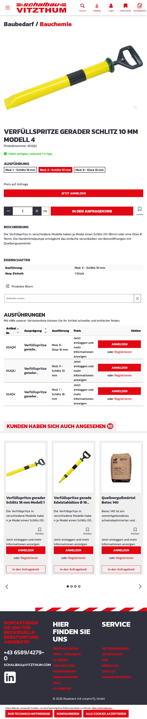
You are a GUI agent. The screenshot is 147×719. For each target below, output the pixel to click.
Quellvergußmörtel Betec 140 (118, 500)
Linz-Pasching (64, 665)
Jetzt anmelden (73, 193)
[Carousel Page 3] (75, 586)
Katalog (108, 671)
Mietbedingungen (115, 648)
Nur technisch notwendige (29, 713)
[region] (73, 80)
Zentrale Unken (65, 648)
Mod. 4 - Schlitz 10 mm (55, 169)
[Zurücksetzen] (137, 298)
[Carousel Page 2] (71, 586)
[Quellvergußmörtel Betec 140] (121, 468)
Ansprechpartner (116, 677)
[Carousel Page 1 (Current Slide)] (68, 586)
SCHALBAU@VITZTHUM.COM (24, 665)
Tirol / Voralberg (67, 654)
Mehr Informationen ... (103, 708)
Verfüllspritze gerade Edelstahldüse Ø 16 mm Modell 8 (35, 347)
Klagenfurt (62, 688)
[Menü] (7, 7)
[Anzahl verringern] (8, 211)
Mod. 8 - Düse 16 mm (89, 169)
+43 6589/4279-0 (24, 655)
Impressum (110, 665)
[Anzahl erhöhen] (37, 211)
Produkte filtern (22, 286)
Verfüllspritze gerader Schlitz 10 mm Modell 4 (35, 370)
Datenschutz (112, 654)
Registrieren (123, 351)
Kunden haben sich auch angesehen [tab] (60, 426)
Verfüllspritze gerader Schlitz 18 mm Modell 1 (35, 394)
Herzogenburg (64, 671)
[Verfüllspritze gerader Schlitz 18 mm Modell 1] (25, 468)
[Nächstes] (140, 586)
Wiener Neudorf (65, 677)
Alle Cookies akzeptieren (106, 713)
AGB (105, 660)
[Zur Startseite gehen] (41, 7)
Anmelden (119, 344)
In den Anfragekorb (92, 211)
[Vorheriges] (7, 586)
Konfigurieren (68, 713)
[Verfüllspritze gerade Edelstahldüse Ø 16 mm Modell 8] (73, 468)
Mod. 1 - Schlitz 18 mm (20, 169)
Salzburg (60, 660)
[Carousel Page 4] (79, 586)
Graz (56, 682)
